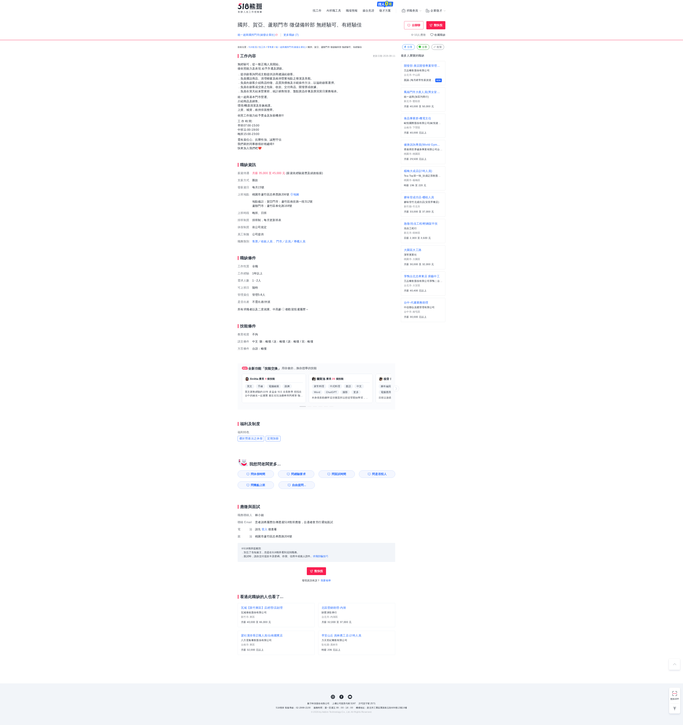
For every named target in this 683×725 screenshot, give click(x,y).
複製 (439, 47)
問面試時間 (339, 474)
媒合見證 (368, 10)
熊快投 (438, 25)
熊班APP (674, 699)
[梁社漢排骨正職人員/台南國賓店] (276, 643)
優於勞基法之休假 (251, 438)
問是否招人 (379, 474)
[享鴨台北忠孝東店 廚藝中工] (423, 284)
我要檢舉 (326, 580)
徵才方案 (385, 10)
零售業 (270, 47)
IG (333, 697)
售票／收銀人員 (262, 241)
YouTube (350, 697)
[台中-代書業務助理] (423, 310)
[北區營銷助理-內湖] (356, 615)
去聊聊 (416, 25)
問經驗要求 (298, 474)
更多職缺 (291, 34)
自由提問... (299, 485)
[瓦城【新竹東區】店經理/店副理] (276, 615)
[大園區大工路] (423, 257)
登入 (265, 529)
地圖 (296, 194)
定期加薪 (273, 438)
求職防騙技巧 (320, 556)
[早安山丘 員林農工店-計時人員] (356, 643)
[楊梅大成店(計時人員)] (423, 178)
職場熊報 (352, 10)
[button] (303, 406)
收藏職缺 (439, 34)
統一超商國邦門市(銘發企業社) (291, 47)
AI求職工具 (334, 10)
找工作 (317, 10)
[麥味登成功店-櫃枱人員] (423, 205)
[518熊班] (250, 8)
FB (341, 697)
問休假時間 (258, 474)
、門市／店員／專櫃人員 (289, 241)
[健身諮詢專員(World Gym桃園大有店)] (423, 152)
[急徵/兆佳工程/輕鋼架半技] (423, 231)
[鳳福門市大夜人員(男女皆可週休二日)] (423, 99)
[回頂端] (674, 664)
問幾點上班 (258, 485)
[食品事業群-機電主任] (423, 126)
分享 (409, 47)
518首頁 (253, 47)
